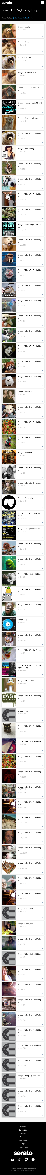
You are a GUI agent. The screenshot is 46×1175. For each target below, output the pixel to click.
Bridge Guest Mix (25, 498)
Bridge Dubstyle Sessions (29, 528)
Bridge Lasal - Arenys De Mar (29, 89)
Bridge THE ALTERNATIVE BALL (29, 514)
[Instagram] (19, 1160)
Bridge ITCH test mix (27, 72)
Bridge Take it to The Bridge (29, 483)
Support (23, 1127)
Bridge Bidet (23, 42)
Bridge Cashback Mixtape (29, 118)
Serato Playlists (7, 18)
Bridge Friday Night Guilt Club (29, 225)
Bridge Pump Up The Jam (29, 1075)
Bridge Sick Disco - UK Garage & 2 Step (29, 666)
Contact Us (23, 1130)
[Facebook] (33, 1160)
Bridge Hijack (23, 619)
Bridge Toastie (24, 27)
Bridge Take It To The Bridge (29, 134)
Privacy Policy (23, 1147)
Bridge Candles (24, 57)
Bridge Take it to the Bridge (29, 574)
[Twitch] (26, 1160)
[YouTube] (13, 1160)
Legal (23, 1144)
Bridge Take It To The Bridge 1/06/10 (29, 803)
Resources (23, 1140)
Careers (23, 1137)
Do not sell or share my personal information (23, 1168)
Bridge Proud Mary (26, 148)
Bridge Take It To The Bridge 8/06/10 (29, 788)
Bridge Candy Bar (25, 908)
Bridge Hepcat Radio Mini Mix (30, 104)
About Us (23, 1133)
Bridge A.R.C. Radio (26, 680)
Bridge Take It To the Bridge (29, 650)
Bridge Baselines (25, 392)
